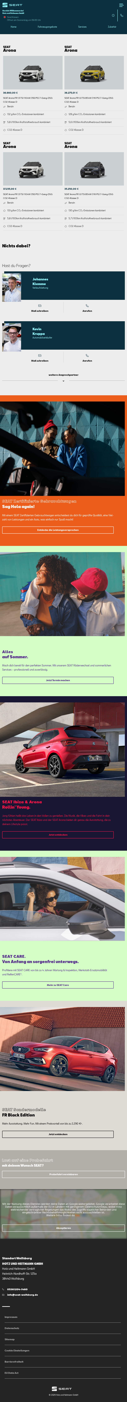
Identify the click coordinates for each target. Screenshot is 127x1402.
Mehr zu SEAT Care (58, 985)
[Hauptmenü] (121, 5)
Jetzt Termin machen (58, 680)
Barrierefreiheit (14, 1361)
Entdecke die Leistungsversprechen (58, 530)
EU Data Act (11, 1372)
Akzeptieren (63, 1228)
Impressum (11, 1317)
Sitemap (10, 1339)
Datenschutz (12, 1328)
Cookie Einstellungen (17, 1350)
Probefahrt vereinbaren (63, 1174)
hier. (77, 1215)
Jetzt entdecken (58, 834)
